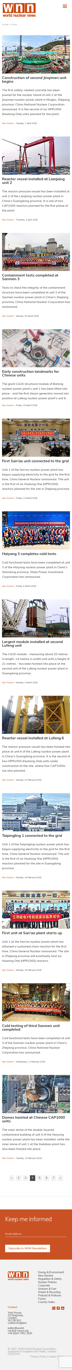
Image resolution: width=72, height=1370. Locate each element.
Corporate (44, 1285)
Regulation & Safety (50, 1279)
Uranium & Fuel (47, 1289)
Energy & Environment (51, 1272)
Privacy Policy (38, 1356)
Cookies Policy (55, 1356)
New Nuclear (45, 1275)
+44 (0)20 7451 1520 (20, 1333)
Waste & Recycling (49, 1292)
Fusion (42, 1299)
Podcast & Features (49, 1295)
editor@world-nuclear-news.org (18, 1329)
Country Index (46, 1302)
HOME (5, 25)
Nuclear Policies (47, 1282)
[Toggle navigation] (64, 6)
